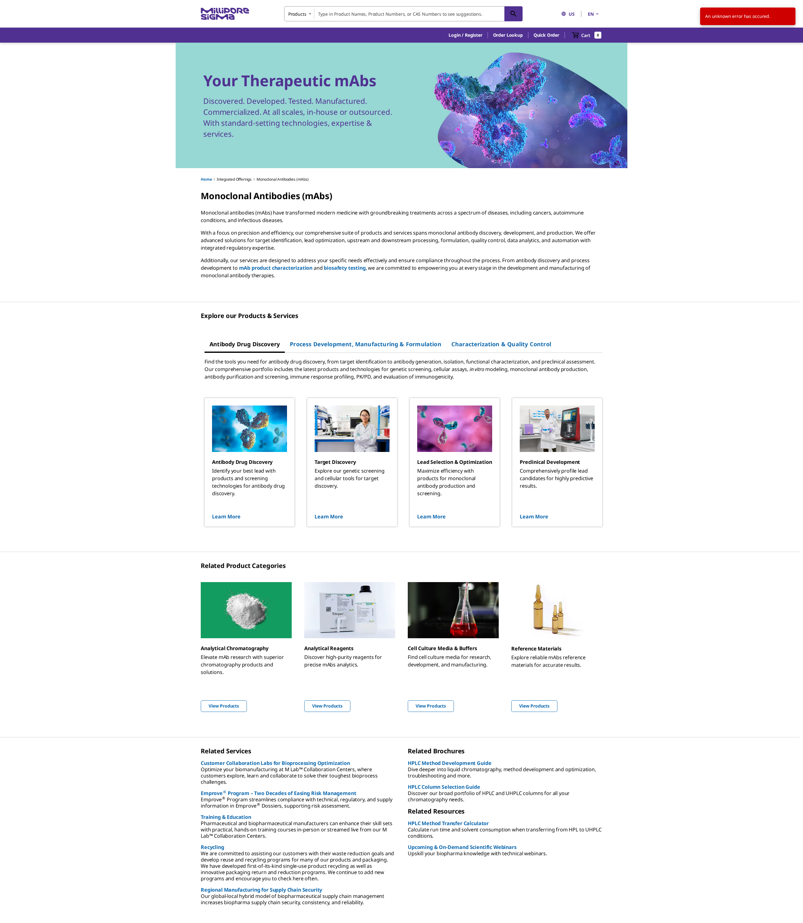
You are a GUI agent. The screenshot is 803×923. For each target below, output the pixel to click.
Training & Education (226, 817)
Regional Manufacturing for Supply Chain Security (261, 890)
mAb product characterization (276, 267)
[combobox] (403, 13)
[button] (465, 35)
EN (591, 14)
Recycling (212, 847)
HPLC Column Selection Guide (444, 787)
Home (206, 179)
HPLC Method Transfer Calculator (448, 823)
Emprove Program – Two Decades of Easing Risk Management (278, 793)
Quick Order (546, 35)
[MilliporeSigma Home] (225, 14)
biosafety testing (344, 267)
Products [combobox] (297, 14)
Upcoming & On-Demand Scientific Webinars (462, 847)
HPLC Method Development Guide (449, 763)
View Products (224, 706)
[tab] (245, 344)
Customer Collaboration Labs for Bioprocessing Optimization (275, 763)
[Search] (513, 13)
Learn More (226, 516)
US (572, 14)
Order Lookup (508, 35)
